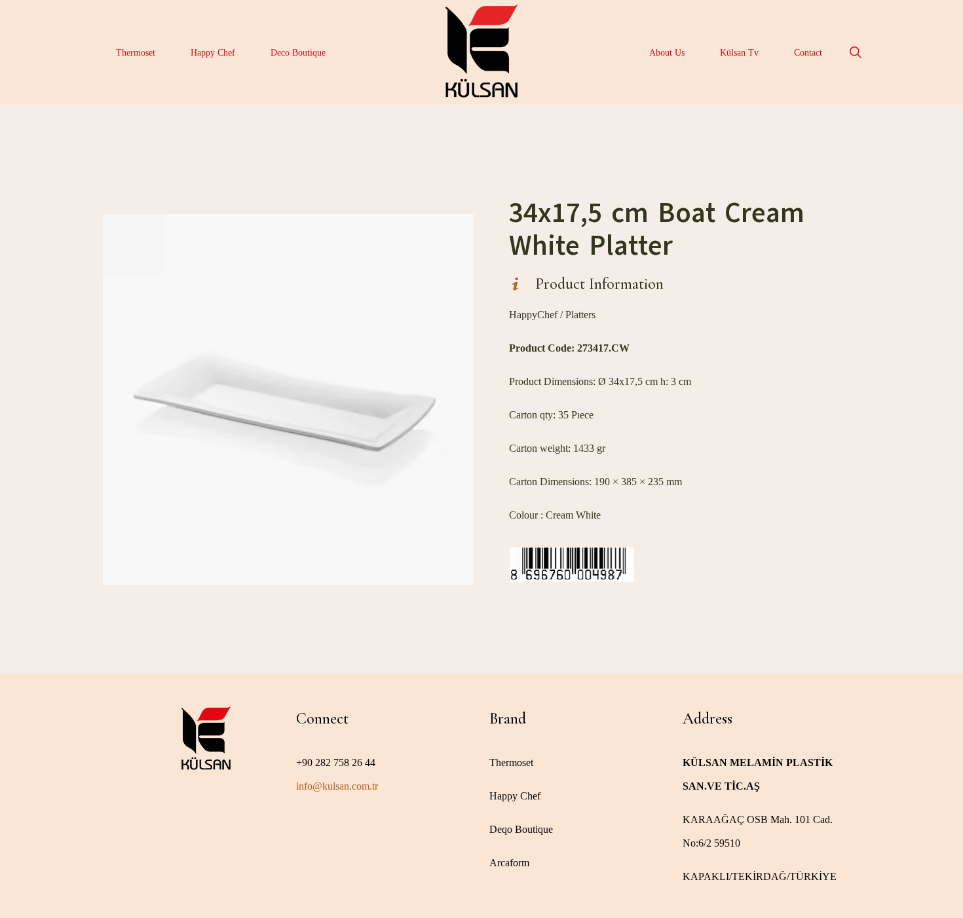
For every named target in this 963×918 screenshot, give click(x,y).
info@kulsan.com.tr (337, 786)
